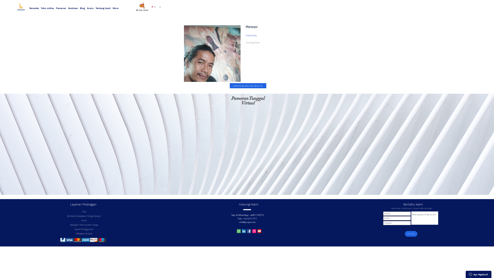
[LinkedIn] (244, 231)
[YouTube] (259, 231)
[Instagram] (254, 231)
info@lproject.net (247, 222)
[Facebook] (249, 231)
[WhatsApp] (239, 231)
